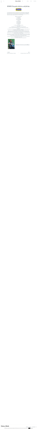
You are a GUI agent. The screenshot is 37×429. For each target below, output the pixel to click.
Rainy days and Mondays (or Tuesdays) (11, 53)
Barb (27, 13)
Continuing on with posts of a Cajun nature (25, 53)
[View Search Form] (22, 1)
